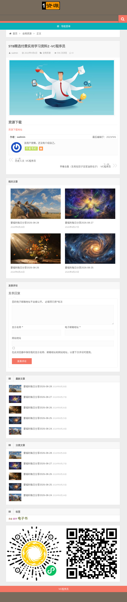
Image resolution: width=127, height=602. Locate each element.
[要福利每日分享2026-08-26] (36, 263)
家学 (15, 519)
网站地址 (16, 338)
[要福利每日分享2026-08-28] (36, 218)
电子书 (23, 518)
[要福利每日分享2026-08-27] (90, 218)
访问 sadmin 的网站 (41, 149)
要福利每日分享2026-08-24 (37, 428)
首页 (15, 33)
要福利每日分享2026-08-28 (25, 222)
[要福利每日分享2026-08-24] (15, 431)
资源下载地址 (15, 129)
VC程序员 (64, 589)
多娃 (10, 519)
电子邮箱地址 (73, 327)
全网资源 (27, 33)
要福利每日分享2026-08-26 (25, 267)
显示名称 (17, 327)
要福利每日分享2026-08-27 (79, 222)
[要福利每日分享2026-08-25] (90, 263)
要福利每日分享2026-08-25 (79, 267)
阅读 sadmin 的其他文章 (31, 149)
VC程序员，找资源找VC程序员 (63, 7)
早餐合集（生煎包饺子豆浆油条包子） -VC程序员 (85, 166)
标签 (18, 511)
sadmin (14, 53)
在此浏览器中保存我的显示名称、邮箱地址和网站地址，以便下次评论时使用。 (52, 352)
